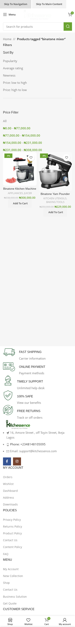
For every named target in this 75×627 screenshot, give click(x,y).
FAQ (5, 554)
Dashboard (10, 491)
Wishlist (8, 484)
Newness (9, 75)
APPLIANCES (15, 193)
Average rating (13, 68)
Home (7, 39)
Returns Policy (12, 526)
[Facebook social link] (7, 461)
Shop (6, 583)
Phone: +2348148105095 (28, 444)
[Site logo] (37, 14)
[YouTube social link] (27, 461)
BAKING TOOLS (55, 202)
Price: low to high (15, 83)
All (5, 121)
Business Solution (15, 596)
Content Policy (12, 547)
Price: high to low (15, 90)
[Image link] (18, 424)
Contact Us (10, 540)
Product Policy (12, 533)
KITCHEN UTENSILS (54, 198)
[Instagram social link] (17, 461)
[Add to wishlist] (31, 157)
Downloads (10, 504)
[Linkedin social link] (37, 461)
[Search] (68, 26)
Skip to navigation (15, 4)
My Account (11, 569)
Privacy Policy (12, 520)
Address (8, 497)
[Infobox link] (37, 353)
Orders (7, 477)
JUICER (28, 193)
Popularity (10, 61)
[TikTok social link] (47, 461)
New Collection (13, 576)
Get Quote (10, 603)
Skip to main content (49, 4)
